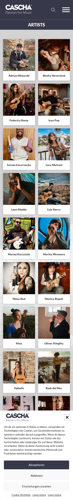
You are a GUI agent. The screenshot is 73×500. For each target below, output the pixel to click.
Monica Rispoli (54, 298)
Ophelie (19, 388)
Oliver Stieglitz (53, 343)
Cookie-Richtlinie (21, 494)
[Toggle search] (53, 10)
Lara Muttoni (54, 165)
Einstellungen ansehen (36, 486)
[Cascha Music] (18, 15)
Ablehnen (37, 475)
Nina (19, 343)
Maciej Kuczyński (19, 254)
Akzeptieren (36, 465)
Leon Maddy (19, 209)
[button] (67, 417)
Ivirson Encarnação (19, 165)
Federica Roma (19, 120)
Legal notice (39, 494)
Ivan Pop (53, 120)
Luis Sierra (54, 209)
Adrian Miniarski (19, 75)
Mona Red (19, 298)
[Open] (66, 9)
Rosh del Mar (54, 388)
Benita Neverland (54, 75)
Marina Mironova (54, 254)
